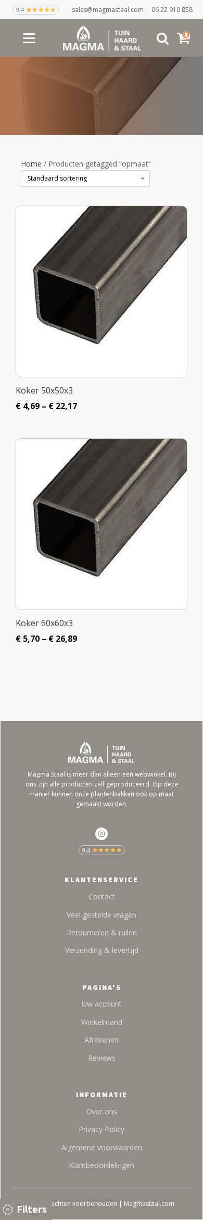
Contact (101, 896)
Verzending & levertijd (101, 950)
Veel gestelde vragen (101, 915)
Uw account (102, 1004)
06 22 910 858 (172, 9)
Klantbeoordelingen (101, 1165)
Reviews (102, 1058)
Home (31, 164)
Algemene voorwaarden (101, 1147)
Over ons (101, 1111)
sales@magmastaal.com (111, 9)
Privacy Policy (101, 1129)
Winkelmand (101, 1022)
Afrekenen (101, 1040)
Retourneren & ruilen (102, 932)
